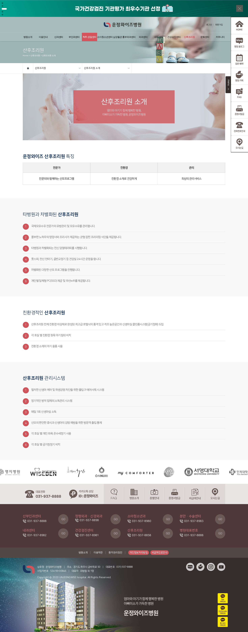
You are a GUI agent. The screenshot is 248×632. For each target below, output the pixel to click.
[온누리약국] (83, 472)
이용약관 (98, 552)
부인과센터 (74, 37)
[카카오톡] (83, 494)
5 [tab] (2, 14)
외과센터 (143, 37)
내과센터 (158, 37)
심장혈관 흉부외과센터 (124, 37)
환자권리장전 (115, 552)
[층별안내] (154, 494)
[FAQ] (114, 494)
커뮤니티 (220, 37)
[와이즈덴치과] (25, 472)
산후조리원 (189, 37)
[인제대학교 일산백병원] (228, 472)
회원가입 (219, 25)
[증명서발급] (174, 494)
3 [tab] (2, 9)
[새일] (151, 472)
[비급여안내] (195, 494)
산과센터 (58, 37)
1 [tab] (2, 3)
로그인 (209, 25)
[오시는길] (215, 494)
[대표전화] (43, 494)
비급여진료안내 (160, 552)
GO (63, 519)
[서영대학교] (183, 472)
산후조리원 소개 (92, 68)
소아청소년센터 (105, 37)
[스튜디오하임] (58, 472)
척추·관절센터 (90, 37)
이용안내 (43, 37)
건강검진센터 (174, 37)
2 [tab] (2, 6)
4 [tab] (4, 11)
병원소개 (27, 37)
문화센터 (204, 37)
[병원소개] (134, 494)
